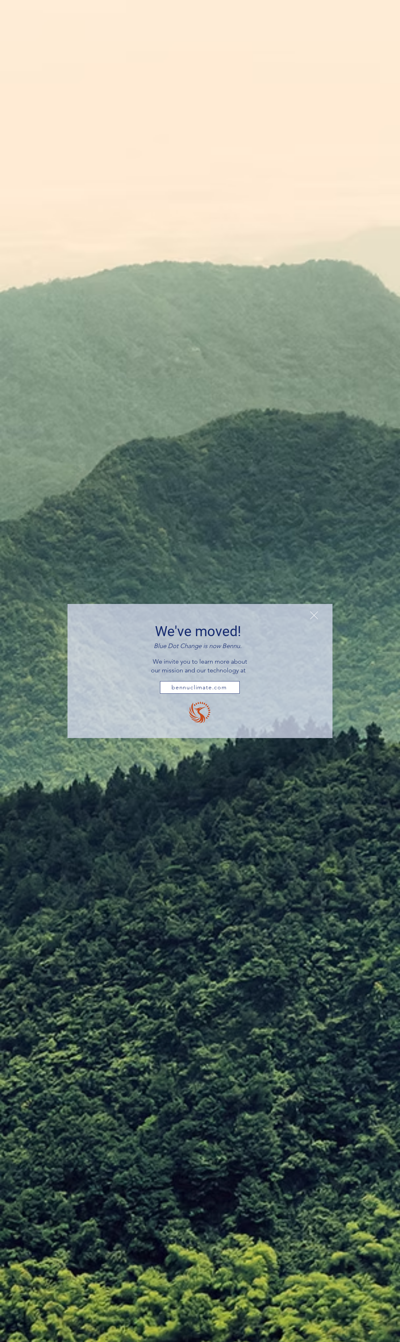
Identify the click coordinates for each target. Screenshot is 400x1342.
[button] (314, 615)
